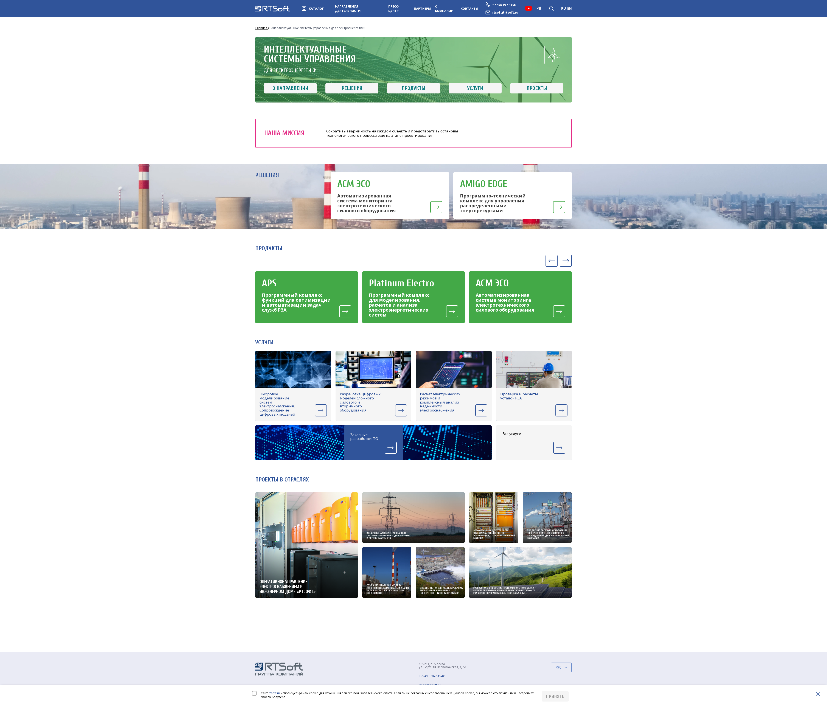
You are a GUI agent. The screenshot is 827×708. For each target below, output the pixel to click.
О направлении (290, 88)
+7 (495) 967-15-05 (432, 676)
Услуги (475, 88)
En (569, 8)
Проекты (537, 88)
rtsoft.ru (274, 693)
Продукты (413, 88)
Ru (563, 8)
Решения (352, 88)
